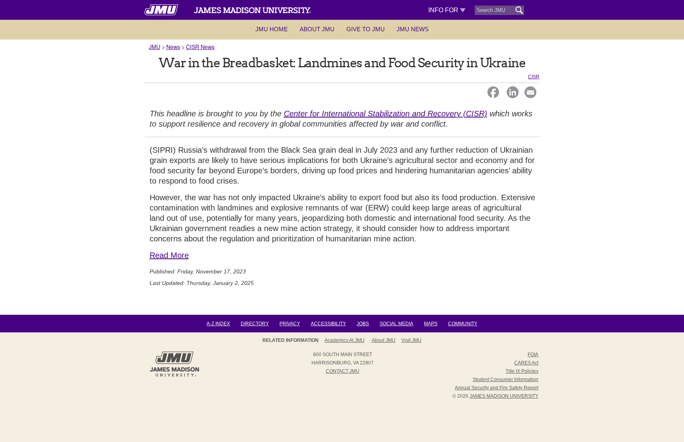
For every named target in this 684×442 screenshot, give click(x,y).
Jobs (363, 323)
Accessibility (328, 323)
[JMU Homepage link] (174, 375)
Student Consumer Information (505, 379)
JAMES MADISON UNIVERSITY (503, 396)
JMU (154, 47)
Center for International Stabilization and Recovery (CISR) (385, 113)
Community (462, 323)
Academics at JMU (345, 340)
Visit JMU (411, 340)
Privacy (289, 323)
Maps (430, 323)
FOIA (533, 354)
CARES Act (526, 363)
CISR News (200, 47)
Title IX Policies (521, 371)
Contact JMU (342, 371)
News (173, 47)
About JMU (317, 29)
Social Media (396, 323)
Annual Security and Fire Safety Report (496, 388)
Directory (255, 323)
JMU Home (271, 29)
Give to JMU (365, 29)
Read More (169, 255)
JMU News (413, 29)
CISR (534, 77)
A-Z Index (218, 323)
